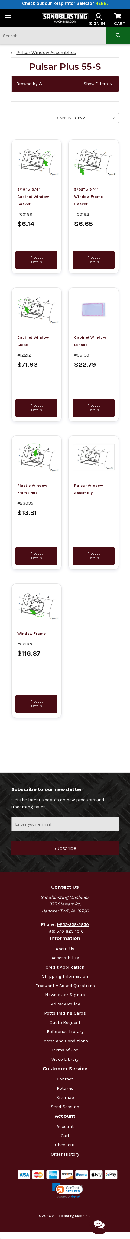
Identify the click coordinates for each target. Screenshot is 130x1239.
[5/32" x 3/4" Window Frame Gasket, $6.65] (93, 161)
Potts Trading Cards (65, 1013)
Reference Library (65, 1031)
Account (65, 1126)
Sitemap (65, 1097)
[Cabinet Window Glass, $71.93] (36, 310)
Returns (65, 1088)
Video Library (65, 1059)
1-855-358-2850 (73, 924)
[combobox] (53, 35)
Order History (65, 1154)
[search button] (118, 35)
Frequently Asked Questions (65, 985)
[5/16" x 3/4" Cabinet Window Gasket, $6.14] (36, 161)
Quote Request (65, 1022)
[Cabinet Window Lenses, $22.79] (93, 310)
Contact (65, 1079)
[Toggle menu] (8, 17)
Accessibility (65, 957)
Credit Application (65, 967)
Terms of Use (65, 1050)
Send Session (65, 1106)
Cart (65, 1135)
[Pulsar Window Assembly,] (93, 458)
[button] (65, 84)
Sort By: (64, 118)
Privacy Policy (65, 1004)
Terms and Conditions (65, 1041)
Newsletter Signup (65, 994)
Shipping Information (65, 976)
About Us (65, 948)
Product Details (36, 260)
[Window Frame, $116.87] (36, 606)
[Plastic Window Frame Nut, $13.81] (36, 458)
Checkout (65, 1144)
